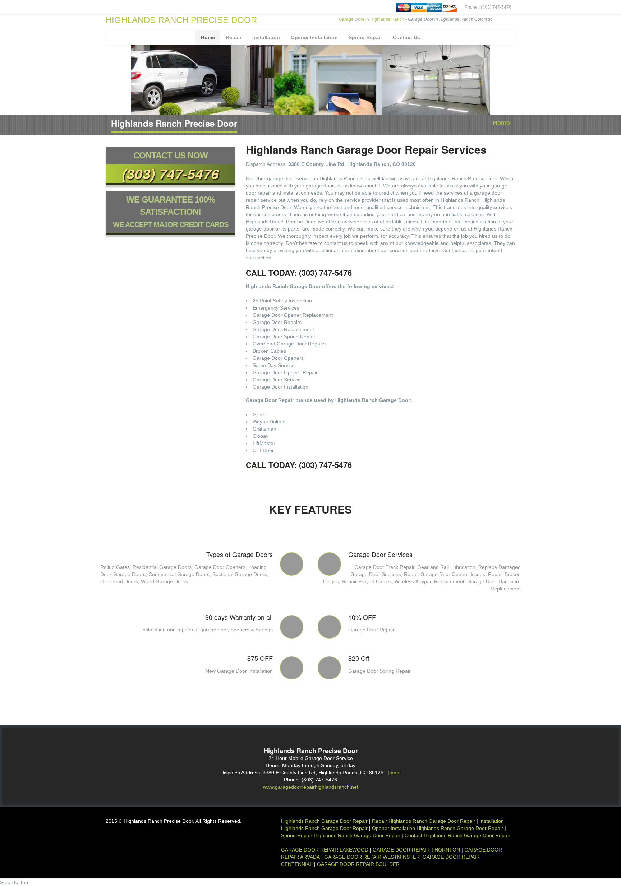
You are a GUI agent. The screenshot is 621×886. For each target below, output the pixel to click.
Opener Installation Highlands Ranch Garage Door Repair (437, 828)
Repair (234, 37)
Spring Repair (365, 37)
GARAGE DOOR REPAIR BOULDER (358, 864)
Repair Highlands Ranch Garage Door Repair (423, 821)
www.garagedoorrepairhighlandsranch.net (310, 787)
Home (208, 37)
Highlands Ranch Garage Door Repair (324, 821)
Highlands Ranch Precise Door (181, 20)
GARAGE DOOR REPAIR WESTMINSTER (372, 857)
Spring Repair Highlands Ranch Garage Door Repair (340, 835)
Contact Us (406, 37)
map (394, 772)
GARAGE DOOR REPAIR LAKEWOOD (325, 850)
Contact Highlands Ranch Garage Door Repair (457, 835)
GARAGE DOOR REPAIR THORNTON (416, 850)
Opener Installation (314, 37)
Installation (266, 37)
